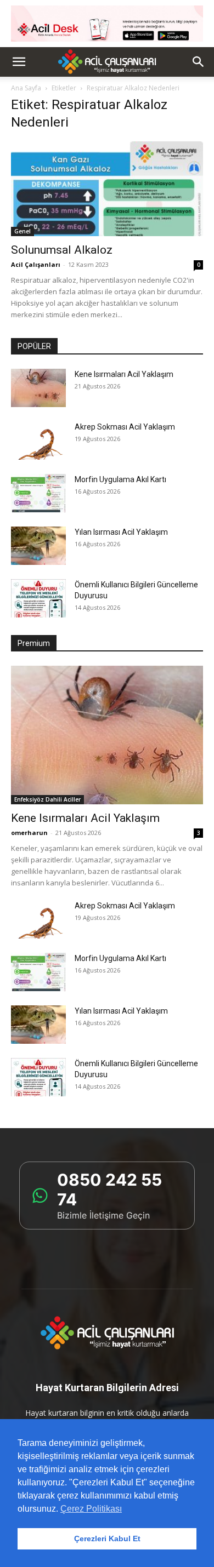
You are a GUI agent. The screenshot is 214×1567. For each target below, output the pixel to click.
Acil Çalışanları (35, 264)
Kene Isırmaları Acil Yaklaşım (124, 374)
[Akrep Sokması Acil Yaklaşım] (38, 440)
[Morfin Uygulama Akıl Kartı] (38, 493)
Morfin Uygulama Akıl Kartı (120, 479)
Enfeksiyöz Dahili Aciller (47, 799)
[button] (18, 62)
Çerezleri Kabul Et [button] (107, 1538)
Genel (22, 231)
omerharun (29, 832)
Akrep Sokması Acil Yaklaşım (125, 426)
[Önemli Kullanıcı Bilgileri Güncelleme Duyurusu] (38, 598)
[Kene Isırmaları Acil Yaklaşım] (38, 388)
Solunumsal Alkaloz (61, 249)
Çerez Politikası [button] (91, 1508)
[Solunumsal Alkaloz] (107, 188)
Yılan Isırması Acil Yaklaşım (121, 532)
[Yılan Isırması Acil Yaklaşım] (38, 546)
